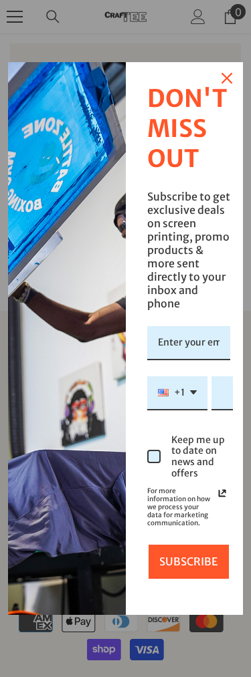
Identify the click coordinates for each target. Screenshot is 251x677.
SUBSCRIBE (188, 561)
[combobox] (177, 393)
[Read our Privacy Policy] (222, 493)
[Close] (227, 78)
